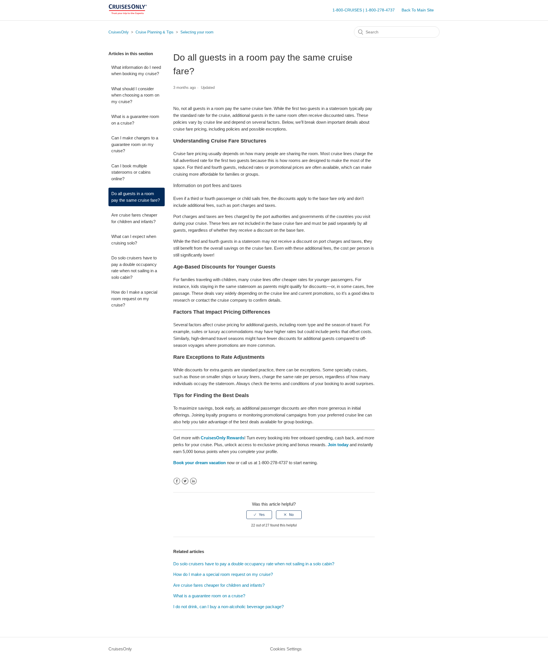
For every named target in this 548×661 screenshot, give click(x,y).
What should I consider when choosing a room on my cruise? (135, 95)
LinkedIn (193, 481)
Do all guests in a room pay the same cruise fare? (135, 197)
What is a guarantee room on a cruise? (135, 119)
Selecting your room (196, 32)
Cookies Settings (286, 648)
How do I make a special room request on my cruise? (134, 298)
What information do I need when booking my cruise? (136, 70)
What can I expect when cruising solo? (133, 239)
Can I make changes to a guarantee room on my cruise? (134, 144)
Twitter (185, 481)
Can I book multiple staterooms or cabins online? (131, 172)
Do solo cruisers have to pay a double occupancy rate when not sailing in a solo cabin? (134, 267)
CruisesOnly (118, 32)
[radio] (259, 514)
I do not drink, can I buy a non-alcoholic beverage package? (228, 606)
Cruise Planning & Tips (155, 32)
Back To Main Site (418, 10)
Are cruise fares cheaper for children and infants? (134, 218)
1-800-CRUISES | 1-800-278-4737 (364, 10)
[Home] (127, 13)
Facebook (176, 481)
